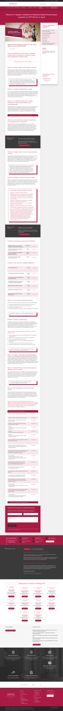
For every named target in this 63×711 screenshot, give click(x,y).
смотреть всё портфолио (10, 630)
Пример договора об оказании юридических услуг (24, 700)
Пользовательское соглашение (38, 701)
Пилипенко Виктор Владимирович (25, 591)
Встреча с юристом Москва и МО (38, 693)
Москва (57, 0)
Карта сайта (23, 698)
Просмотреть (33, 413)
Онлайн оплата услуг (24, 694)
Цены (12, 7)
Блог (22, 695)
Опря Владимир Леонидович (11, 590)
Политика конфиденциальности (24, 703)
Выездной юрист (37, 694)
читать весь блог (36, 644)
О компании (24, 7)
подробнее (10, 596)
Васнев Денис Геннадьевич (25, 615)
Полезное (34, 7)
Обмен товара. (44, 40)
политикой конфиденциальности (15, 529)
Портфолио (30, 7)
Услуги (9, 7)
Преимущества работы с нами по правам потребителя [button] (22, 61)
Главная (22, 690)
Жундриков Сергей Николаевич (52, 591)
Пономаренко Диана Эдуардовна (25, 603)
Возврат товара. (44, 38)
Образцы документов (45, 41)
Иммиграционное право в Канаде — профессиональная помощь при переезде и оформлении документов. (45, 631)
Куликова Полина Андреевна (38, 615)
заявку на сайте (24, 538)
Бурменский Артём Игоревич (11, 603)
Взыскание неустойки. (45, 35)
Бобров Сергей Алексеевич (38, 603)
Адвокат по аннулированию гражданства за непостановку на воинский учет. (45, 636)
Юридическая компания (13, 4)
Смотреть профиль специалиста (24, 145)
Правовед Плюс (6, 4)
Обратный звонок (47, 80)
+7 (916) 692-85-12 (43, 4)
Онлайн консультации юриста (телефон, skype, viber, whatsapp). (48, 31)
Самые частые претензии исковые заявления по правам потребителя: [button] (21, 115)
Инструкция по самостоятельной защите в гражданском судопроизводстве (48, 44)
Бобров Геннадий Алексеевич (51, 603)
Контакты (40, 7)
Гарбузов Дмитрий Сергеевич (38, 591)
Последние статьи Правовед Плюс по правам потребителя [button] (19, 502)
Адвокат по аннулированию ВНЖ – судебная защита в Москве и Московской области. (44, 633)
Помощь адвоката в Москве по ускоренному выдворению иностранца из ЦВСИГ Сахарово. (45, 641)
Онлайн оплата (17, 7)
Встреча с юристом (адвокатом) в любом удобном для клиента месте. (48, 33)
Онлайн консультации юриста (38, 691)
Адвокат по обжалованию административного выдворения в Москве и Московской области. (45, 638)
